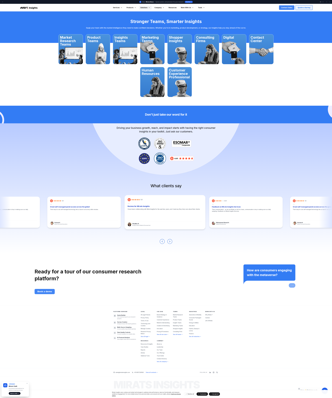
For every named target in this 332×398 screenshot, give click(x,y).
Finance (191, 333)
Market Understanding (163, 322)
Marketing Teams (178, 325)
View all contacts (151, 372)
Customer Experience (163, 320)
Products (130, 7)
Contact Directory (162, 358)
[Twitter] (217, 372)
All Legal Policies (145, 314)
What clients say (166, 186)
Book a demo (44, 291)
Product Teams (177, 320)
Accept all (215, 394)
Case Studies (144, 347)
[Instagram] (213, 372)
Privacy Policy (145, 317)
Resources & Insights (147, 344)
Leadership (160, 347)
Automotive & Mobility (195, 314)
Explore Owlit (13, 393)
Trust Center (160, 355)
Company (158, 7)
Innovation (160, 328)
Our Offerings (161, 353)
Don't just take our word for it (166, 114)
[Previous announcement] (2, 2)
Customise (203, 394)
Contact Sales (286, 8)
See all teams (177, 334)
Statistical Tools (145, 355)
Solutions (143, 7)
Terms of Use (144, 320)
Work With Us (186, 7)
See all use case (162, 334)
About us (159, 344)
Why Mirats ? (209, 314)
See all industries (194, 336)
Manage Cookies (146, 328)
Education (192, 325)
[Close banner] (330, 2)
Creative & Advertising (163, 325)
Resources (173, 7)
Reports (143, 350)
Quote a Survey (304, 8)
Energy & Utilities (194, 322)
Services (116, 7)
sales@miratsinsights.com (123, 372)
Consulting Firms (177, 331)
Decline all (191, 394)
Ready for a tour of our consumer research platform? (88, 275)
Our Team (159, 350)
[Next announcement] (326, 2)
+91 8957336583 (139, 372)
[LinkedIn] (210, 372)
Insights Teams (177, 322)
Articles (143, 353)
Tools (200, 7)
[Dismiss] (299, 389)
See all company (162, 361)
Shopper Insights (178, 328)
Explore (189, 2)
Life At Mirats (209, 320)
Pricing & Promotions (163, 331)
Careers (207, 317)
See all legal (144, 336)
